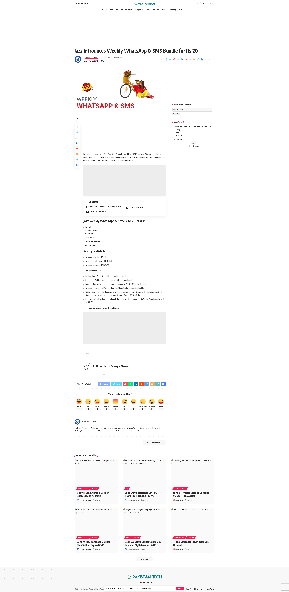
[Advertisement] (144, 28)
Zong (178, 129)
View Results (193, 146)
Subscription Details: (136, 207)
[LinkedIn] (87, 3)
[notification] (197, 3)
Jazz (91, 160)
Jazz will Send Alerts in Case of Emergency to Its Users (93, 494)
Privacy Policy (133, 588)
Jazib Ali (180, 500)
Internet (182, 488)
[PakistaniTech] (144, 3)
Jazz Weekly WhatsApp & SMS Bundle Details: (104, 207)
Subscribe (176, 114)
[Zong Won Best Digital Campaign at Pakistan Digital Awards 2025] (144, 521)
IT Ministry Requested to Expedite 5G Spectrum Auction (191, 494)
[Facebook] (76, 3)
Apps (128, 537)
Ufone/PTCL (180, 136)
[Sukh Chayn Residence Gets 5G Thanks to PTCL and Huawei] (144, 472)
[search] (200, 4)
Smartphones (83, 488)
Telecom (94, 488)
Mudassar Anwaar (91, 58)
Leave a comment (155, 442)
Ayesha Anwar (86, 500)
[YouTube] (81, 3)
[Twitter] (78, 3)
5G (127, 488)
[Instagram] (84, 3)
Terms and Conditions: (97, 211)
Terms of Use (146, 588)
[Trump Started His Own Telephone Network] (192, 521)
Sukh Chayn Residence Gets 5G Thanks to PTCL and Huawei (141, 494)
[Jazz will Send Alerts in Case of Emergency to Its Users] (96, 472)
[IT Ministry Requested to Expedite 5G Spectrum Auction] (192, 472)
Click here (87, 308)
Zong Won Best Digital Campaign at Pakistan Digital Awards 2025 (144, 543)
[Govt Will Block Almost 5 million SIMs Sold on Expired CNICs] (96, 521)
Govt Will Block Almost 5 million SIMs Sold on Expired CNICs (93, 543)
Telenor (179, 139)
